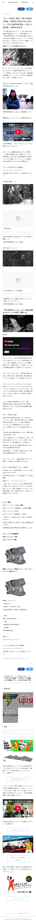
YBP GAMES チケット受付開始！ (13, 290)
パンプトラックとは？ (18, 830)
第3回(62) (18, 658)
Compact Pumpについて (18, 779)
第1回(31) (27, 658)
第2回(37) (23, 658)
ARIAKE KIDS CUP (13, 2)
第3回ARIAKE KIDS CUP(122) (9, 658)
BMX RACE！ (8, 228)
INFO (3, 2)
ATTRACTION (24, 2)
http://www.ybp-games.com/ (19, 481)
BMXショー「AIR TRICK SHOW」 (18, 859)
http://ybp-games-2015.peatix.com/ (13, 170)
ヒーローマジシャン (18, 899)
